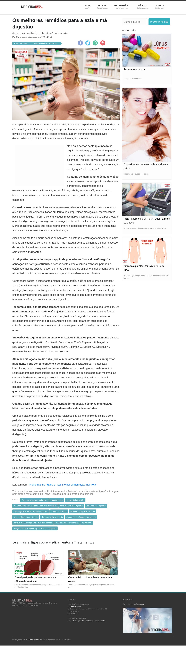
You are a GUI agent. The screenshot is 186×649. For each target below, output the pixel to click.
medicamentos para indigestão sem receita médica (35, 506)
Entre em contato (74, 606)
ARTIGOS (102, 6)
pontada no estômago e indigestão (81, 517)
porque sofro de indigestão (71, 506)
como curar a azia (59, 511)
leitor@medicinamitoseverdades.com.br (89, 621)
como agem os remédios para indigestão (31, 511)
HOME (87, 6)
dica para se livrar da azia (52, 517)
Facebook (140, 604)
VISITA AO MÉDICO (122, 6)
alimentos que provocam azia (82, 511)
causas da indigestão (75, 500)
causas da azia (57, 500)
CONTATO (159, 6)
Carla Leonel (22, 37)
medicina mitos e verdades (67, 523)
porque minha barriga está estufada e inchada (33, 523)
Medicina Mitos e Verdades (36, 640)
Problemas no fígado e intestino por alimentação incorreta (62, 484)
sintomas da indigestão (96, 506)
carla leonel (86, 523)
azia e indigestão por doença (26, 517)
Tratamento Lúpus (134, 69)
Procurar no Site (159, 21)
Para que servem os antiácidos (34, 500)
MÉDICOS (142, 6)
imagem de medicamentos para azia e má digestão (35, 528)
